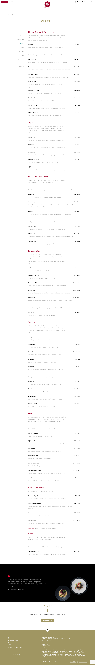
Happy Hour (20, 39)
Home (9, 15)
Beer (16, 15)
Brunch (22, 36)
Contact (72, 11)
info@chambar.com (47, 648)
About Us (23, 11)
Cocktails (21, 51)
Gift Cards (60, 11)
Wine (22, 47)
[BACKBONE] (61, 661)
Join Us (10, 642)
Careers (10, 639)
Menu (29, 11)
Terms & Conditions (83, 661)
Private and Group (37, 11)
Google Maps (46, 641)
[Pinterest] (17, 655)
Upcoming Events (13, 640)
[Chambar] (47, 4)
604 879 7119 (46, 646)
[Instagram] (19, 655)
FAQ (77, 661)
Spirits (22, 55)
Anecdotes (52, 11)
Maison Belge (20, 67)
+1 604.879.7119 (13, 2)
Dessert (22, 63)
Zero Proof (21, 59)
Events (66, 11)
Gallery (46, 11)
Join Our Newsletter (48, 620)
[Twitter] (15, 655)
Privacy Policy (73, 661)
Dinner (22, 32)
